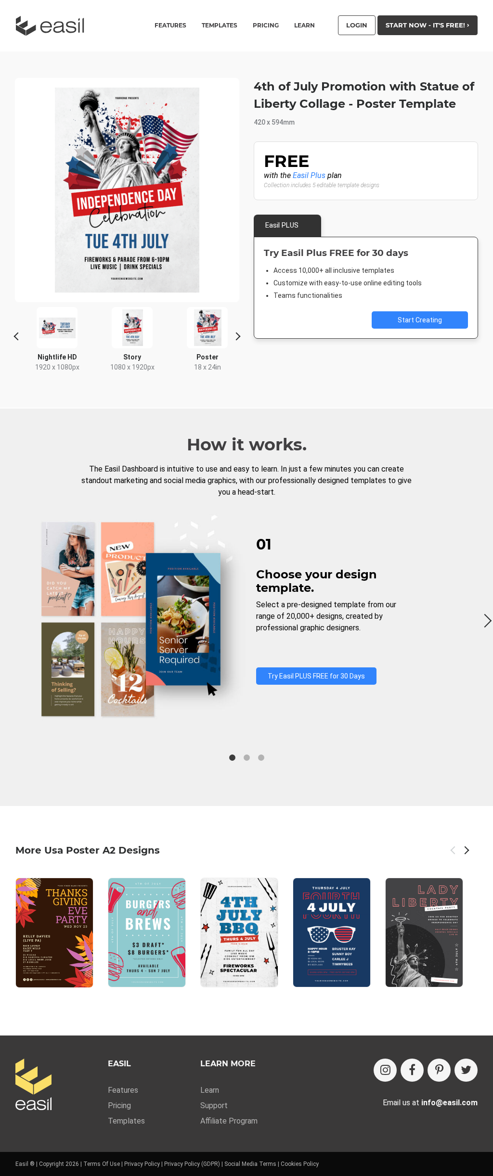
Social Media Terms (250, 1164)
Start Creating (420, 320)
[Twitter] (466, 1070)
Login (356, 25)
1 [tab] (232, 758)
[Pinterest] (439, 1070)
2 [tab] (246, 758)
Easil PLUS (281, 225)
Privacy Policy (142, 1164)
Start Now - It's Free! (426, 25)
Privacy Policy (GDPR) (192, 1164)
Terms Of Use (101, 1164)
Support (214, 1105)
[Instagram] (385, 1070)
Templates (126, 1120)
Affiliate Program (229, 1120)
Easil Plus (309, 175)
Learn (304, 25)
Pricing (266, 25)
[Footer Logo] (33, 1085)
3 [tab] (261, 758)
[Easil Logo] (53, 25)
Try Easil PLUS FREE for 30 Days (316, 676)
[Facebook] (412, 1070)
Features (123, 1090)
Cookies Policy (300, 1164)
